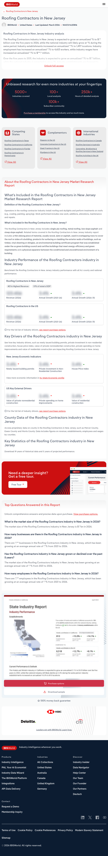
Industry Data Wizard (13, 773)
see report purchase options (52, 329)
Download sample (56, 692)
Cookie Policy (25, 830)
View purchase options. (85, 514)
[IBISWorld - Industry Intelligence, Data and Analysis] (12, 5)
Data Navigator (81, 768)
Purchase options (56, 683)
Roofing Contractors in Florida (17, 149)
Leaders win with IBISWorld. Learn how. (54, 729)
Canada (41, 778)
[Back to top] (101, 849)
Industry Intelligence (12, 762)
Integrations (8, 784)
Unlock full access (54, 65)
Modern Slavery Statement (89, 830)
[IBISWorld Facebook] (97, 818)
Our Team (78, 778)
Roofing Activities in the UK (87, 155)
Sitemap (6, 838)
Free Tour (17, 484)
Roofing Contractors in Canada (89, 140)
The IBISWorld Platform (14, 778)
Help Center (79, 773)
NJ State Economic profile (52, 378)
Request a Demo (10, 807)
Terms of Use (8, 830)
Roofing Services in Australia (88, 144)
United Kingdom (45, 784)
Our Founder (79, 784)
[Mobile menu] (103, 5)
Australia (42, 773)
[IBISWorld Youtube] (104, 818)
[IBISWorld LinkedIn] (82, 818)
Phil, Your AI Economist (14, 768)
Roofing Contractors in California (18, 144)
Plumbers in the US (48, 152)
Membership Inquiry (12, 812)
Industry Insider (81, 762)
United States (44, 768)
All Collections (45, 762)
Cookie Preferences (45, 830)
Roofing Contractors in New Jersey (22, 11)
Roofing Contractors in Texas (16, 140)
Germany (42, 789)
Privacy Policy (65, 830)
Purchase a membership (35, 113)
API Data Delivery (11, 789)
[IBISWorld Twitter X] (90, 818)
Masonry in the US (47, 140)
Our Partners (79, 789)
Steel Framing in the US (49, 148)
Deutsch (77, 794)
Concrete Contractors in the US (53, 144)
